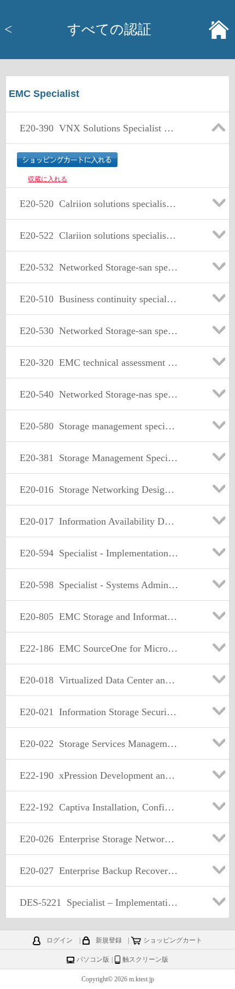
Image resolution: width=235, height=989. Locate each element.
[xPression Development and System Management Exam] (97, 788)
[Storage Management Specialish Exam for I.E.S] (97, 470)
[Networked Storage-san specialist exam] (97, 343)
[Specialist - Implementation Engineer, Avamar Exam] (97, 565)
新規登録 (109, 940)
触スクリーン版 (145, 959)
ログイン (59, 940)
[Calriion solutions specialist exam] (97, 216)
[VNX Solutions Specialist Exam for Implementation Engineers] (97, 140)
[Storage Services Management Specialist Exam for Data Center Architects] (97, 756)
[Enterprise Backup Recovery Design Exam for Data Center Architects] (97, 883)
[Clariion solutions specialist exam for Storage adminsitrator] (97, 248)
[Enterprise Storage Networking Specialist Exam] (97, 851)
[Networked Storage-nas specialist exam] (97, 406)
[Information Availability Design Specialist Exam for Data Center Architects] (97, 533)
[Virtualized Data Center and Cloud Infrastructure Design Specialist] (97, 692)
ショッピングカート (172, 940)
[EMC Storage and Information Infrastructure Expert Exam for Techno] (97, 629)
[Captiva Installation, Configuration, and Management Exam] (97, 819)
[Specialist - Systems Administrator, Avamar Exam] (97, 597)
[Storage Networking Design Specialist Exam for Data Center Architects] (97, 502)
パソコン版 (93, 959)
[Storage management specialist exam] (97, 438)
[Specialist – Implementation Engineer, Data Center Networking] (97, 915)
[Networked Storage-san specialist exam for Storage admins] (97, 279)
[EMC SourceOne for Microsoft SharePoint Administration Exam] (97, 661)
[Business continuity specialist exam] (97, 311)
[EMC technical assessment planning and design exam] (97, 375)
